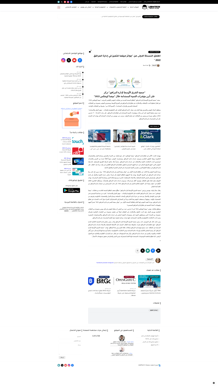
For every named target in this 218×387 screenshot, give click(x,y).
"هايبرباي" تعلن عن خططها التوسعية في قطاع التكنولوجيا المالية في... (120, 16)
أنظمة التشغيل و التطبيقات (117, 7)
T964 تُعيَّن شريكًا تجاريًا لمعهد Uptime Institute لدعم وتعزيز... (150, 292)
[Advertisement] (109, 35)
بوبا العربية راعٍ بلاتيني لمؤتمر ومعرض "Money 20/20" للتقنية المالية (70, 75)
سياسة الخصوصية (102, 1)
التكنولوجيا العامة (100, 7)
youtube (104, 263)
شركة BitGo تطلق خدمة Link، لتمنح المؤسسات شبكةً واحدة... (99, 292)
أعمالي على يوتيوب (85, 7)
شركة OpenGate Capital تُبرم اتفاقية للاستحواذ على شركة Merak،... (126, 293)
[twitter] (62, 2)
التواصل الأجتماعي (71, 7)
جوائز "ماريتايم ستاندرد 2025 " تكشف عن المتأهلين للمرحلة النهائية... (70, 96)
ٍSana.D (154, 65)
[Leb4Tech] (151, 7)
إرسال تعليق (153, 310)
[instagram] (68, 2)
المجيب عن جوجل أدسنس (135, 1)
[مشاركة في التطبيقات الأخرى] (137, 250)
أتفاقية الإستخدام (113, 1)
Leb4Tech (141, 365)
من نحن (87, 1)
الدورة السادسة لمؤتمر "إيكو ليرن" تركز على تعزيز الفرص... (124, 148)
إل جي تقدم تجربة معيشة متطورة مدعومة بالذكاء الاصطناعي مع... (71, 82)
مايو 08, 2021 (67, 158)
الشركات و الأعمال (154, 52)
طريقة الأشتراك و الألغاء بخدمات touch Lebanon (66, 142)
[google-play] (58, 2)
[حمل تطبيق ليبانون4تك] (71, 194)
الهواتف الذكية (134, 7)
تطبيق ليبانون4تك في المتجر (150, 341)
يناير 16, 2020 (67, 168)
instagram (111, 263)
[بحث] (58, 7)
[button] (153, 250)
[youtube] (65, 2)
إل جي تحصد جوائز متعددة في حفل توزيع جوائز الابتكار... (71, 89)
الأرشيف (93, 1)
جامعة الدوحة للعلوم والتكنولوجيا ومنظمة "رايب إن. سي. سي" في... (100, 148)
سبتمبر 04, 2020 (66, 138)
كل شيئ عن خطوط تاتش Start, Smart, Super (65, 173)
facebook (99, 263)
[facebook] (71, 2)
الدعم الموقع (154, 344)
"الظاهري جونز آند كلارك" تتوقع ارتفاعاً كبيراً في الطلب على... (151, 148)
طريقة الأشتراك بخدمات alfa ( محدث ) (65, 152)
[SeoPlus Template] (159, 365)
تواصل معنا (123, 1)
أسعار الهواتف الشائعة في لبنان (152, 1)
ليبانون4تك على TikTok (151, 338)
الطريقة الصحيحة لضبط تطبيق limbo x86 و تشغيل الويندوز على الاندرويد (65, 163)
